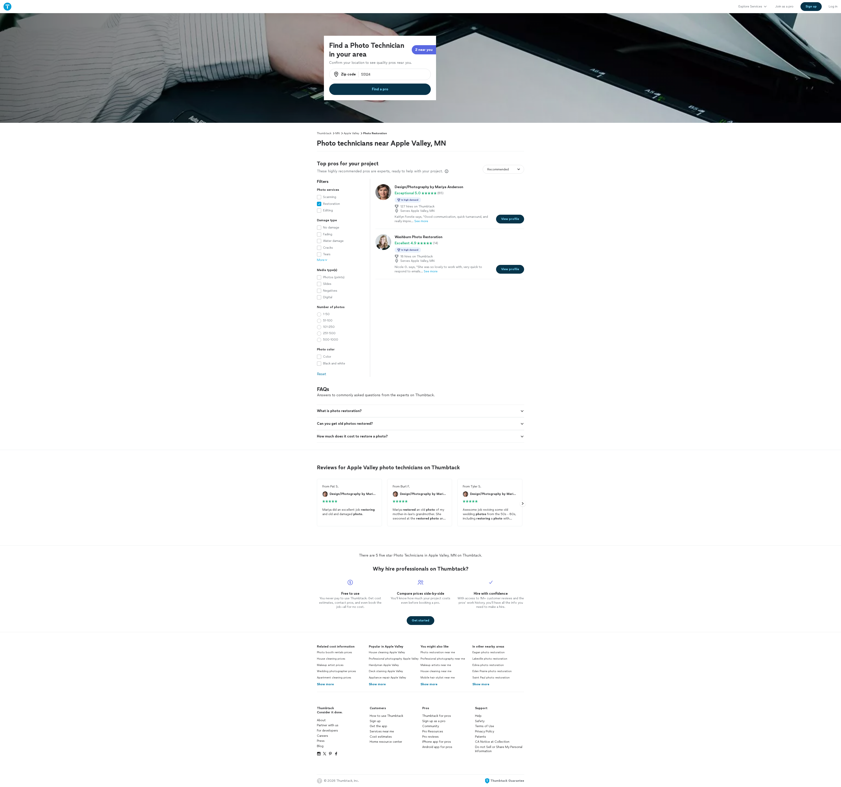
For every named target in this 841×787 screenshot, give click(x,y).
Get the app (378, 726)
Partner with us (327, 725)
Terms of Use (484, 726)
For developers (327, 730)
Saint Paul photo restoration (491, 677)
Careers (322, 736)
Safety (479, 721)
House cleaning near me (435, 671)
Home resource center (386, 742)
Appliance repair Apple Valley (387, 677)
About (321, 720)
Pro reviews (430, 737)
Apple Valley (351, 133)
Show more (325, 684)
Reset (321, 374)
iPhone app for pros (436, 742)
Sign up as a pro (433, 721)
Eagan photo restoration (488, 652)
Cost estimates (381, 737)
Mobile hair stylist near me (437, 677)
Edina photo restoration (488, 665)
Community (430, 726)
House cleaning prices (331, 658)
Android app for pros (437, 747)
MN (337, 133)
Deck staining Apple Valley (386, 671)
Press (321, 741)
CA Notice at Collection (492, 742)
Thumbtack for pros (436, 716)
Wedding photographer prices (336, 671)
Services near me (382, 731)
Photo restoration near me (437, 652)
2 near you (424, 50)
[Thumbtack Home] (7, 6)
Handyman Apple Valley (384, 665)
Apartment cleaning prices (334, 677)
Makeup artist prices (330, 665)
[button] (420, 411)
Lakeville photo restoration (489, 658)
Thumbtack (324, 133)
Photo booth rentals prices (334, 652)
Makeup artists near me (435, 665)
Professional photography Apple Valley (394, 658)
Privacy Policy (484, 731)
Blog (320, 746)
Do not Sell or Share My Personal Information (498, 749)
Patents (480, 737)
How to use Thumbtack (386, 716)
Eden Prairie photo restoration (492, 671)
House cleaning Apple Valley (387, 652)
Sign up (375, 721)
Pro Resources (432, 731)
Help (478, 716)
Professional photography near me (442, 658)
